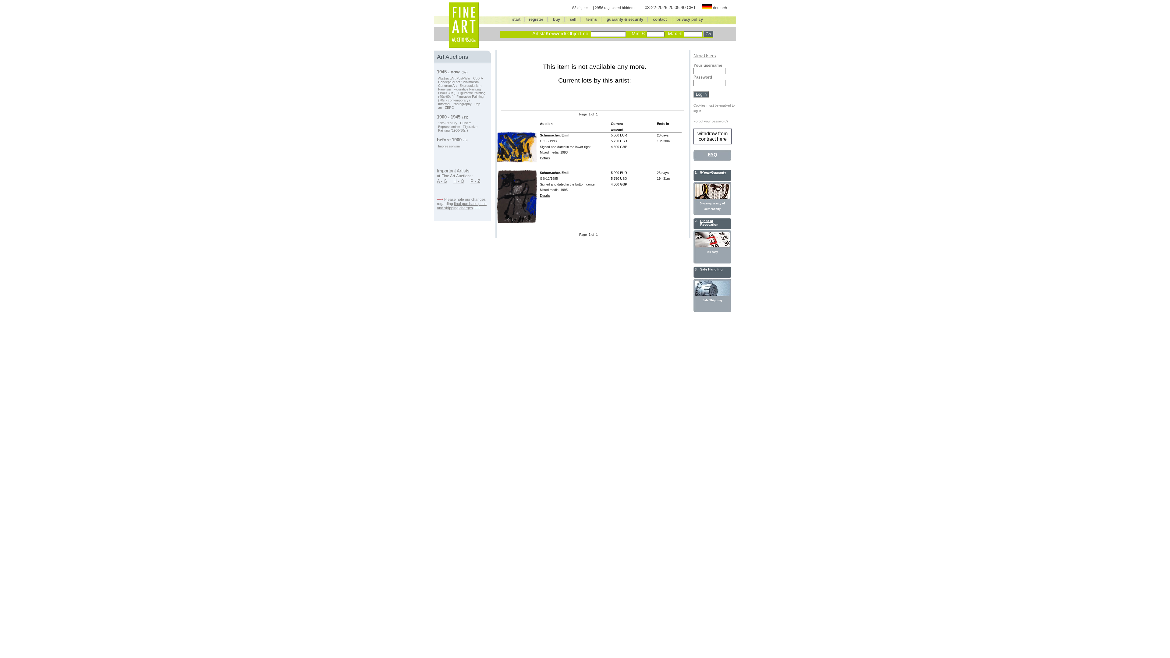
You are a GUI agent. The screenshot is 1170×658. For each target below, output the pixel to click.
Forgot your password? (710, 121)
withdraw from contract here (712, 136)
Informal (444, 104)
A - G (442, 181)
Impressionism (449, 146)
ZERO (449, 107)
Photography (462, 104)
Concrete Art (447, 85)
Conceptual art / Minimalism (458, 82)
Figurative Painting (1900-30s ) (457, 128)
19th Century (447, 123)
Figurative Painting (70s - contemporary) (461, 98)
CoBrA (478, 78)
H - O (458, 181)
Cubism (465, 123)
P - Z (475, 181)
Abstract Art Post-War (454, 78)
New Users (704, 55)
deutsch (720, 7)
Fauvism (444, 89)
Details (545, 158)
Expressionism (470, 85)
